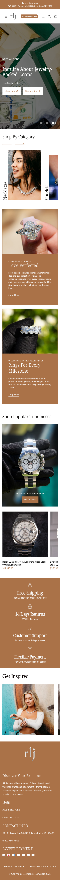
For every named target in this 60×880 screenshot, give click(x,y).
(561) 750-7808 (31, 3)
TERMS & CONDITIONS (42, 866)
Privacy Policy (14, 866)
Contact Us (31, 91)
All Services (11, 809)
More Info (10, 91)
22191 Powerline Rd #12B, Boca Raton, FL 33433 (32, 6)
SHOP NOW (30, 499)
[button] (43, 16)
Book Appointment (29, 16)
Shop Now (13, 295)
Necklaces (5, 191)
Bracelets (46, 193)
